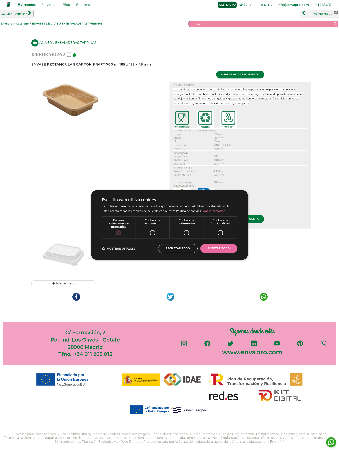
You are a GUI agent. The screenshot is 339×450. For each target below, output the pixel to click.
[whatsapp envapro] (323, 345)
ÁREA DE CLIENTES (257, 5)
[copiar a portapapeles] (69, 54)
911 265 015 (323, 5)
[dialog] (169, 225)
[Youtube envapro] (277, 345)
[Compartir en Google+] (169, 296)
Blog (66, 5)
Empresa (83, 5)
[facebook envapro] (207, 345)
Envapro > (8, 23)
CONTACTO (227, 4)
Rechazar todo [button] (178, 248)
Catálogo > (24, 23)
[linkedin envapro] (254, 345)
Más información (213, 211)
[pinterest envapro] (300, 345)
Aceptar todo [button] (219, 248)
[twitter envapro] (230, 345)
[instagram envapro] (184, 345)
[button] (118, 248)
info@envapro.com (293, 5)
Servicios (48, 5)
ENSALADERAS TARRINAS (84, 23)
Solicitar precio (65, 283)
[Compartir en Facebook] (75, 296)
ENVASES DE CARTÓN (48, 23)
